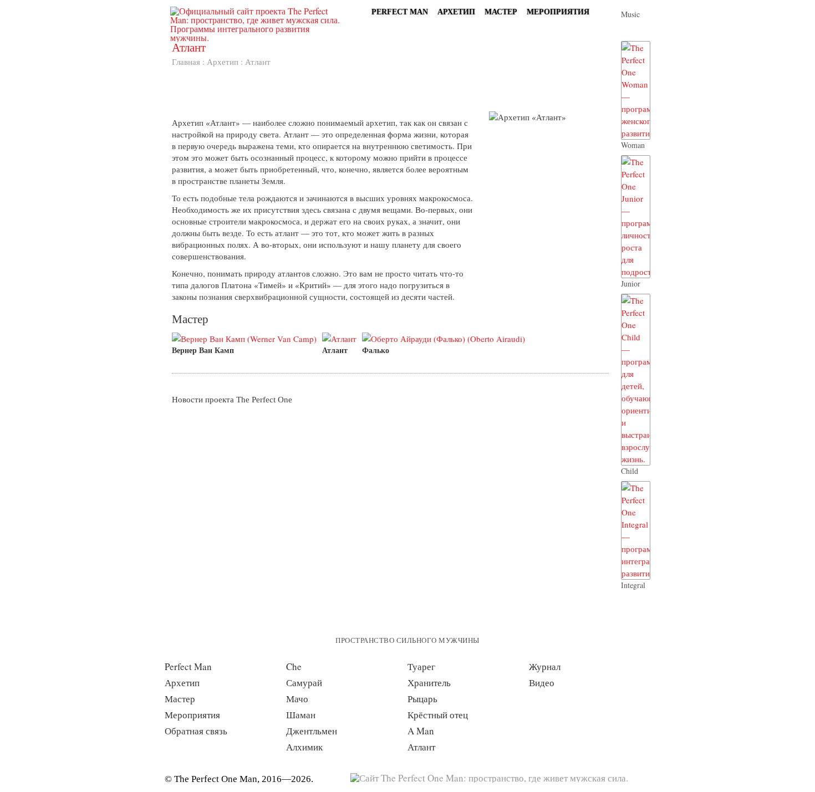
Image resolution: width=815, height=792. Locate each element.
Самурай (304, 682)
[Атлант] (342, 339)
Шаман (300, 714)
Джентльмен (311, 730)
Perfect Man (399, 12)
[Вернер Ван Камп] (247, 339)
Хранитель (429, 682)
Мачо (297, 698)
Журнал (545, 666)
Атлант (335, 350)
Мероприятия (558, 12)
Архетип (456, 12)
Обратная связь (196, 730)
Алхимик (304, 746)
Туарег (421, 666)
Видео (541, 682)
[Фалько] (446, 339)
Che (294, 666)
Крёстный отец (437, 714)
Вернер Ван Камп (203, 350)
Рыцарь (422, 698)
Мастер (501, 12)
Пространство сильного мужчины (407, 640)
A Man (420, 730)
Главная (186, 61)
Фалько (375, 350)
